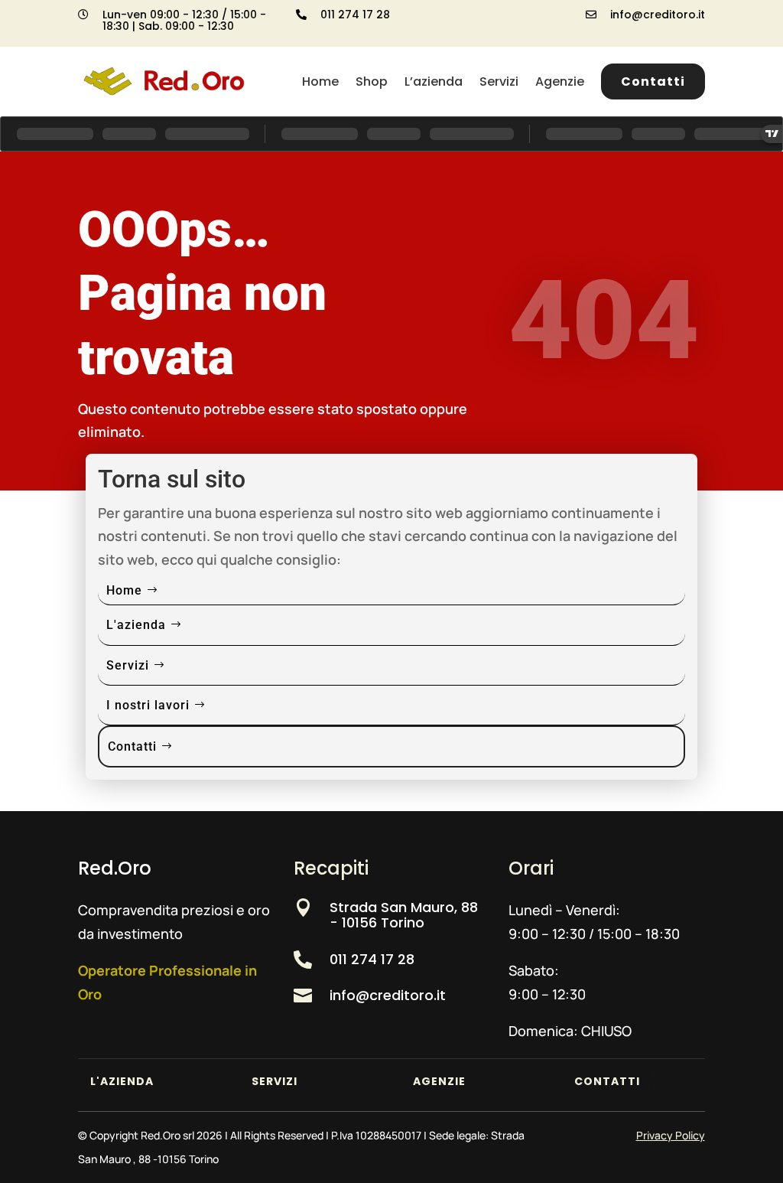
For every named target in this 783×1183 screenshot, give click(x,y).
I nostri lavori (148, 705)
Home (320, 81)
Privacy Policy (670, 1135)
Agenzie (559, 81)
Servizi (498, 81)
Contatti (653, 81)
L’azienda (433, 81)
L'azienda (136, 625)
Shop (372, 81)
